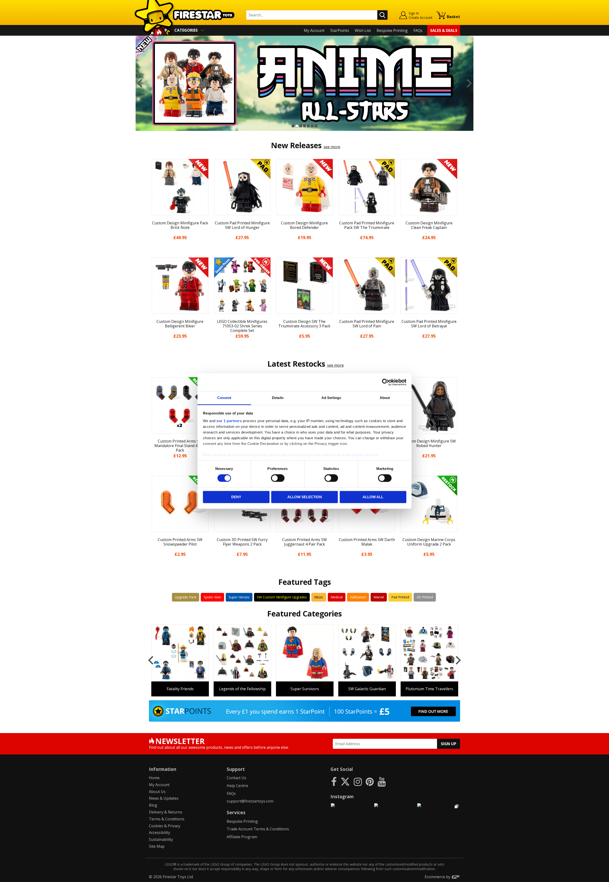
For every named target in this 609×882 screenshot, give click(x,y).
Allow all (373, 497)
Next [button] (469, 83)
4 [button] (304, 125)
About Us (157, 791)
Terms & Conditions (166, 819)
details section (365, 455)
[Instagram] (358, 781)
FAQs (417, 30)
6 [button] (312, 125)
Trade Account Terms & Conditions (258, 829)
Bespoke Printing (392, 30)
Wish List (363, 30)
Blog (153, 805)
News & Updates (163, 798)
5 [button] (308, 125)
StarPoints (339, 30)
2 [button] (296, 125)
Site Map (157, 846)
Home (154, 777)
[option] (304, 83)
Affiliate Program (242, 836)
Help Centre (237, 785)
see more (332, 146)
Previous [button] (140, 83)
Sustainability (161, 839)
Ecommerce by (438, 876)
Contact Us (236, 777)
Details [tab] (278, 398)
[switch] (278, 478)
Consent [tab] (224, 398)
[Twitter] (345, 781)
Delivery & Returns (165, 812)
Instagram (342, 796)
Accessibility (159, 832)
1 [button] (293, 125)
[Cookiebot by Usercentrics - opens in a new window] (385, 382)
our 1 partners (229, 421)
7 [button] (315, 125)
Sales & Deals (443, 30)
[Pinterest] (370, 781)
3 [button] (300, 125)
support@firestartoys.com (250, 801)
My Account (314, 30)
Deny (236, 497)
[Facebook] (334, 781)
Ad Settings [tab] (331, 398)
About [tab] (385, 398)
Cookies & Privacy (164, 825)
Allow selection (304, 497)
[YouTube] (382, 781)
